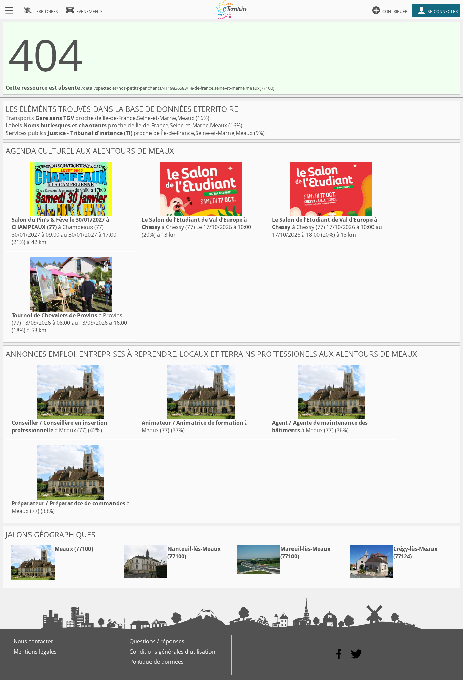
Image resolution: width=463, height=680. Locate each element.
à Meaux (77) (59, 426)
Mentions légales (35, 651)
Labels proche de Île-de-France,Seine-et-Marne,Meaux (117, 125)
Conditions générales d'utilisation (172, 651)
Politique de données (156, 661)
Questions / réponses (156, 641)
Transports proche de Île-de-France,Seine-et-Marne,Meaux (101, 118)
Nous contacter (33, 641)
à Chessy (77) (194, 223)
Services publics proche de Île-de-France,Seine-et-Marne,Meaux (130, 133)
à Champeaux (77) (60, 223)
